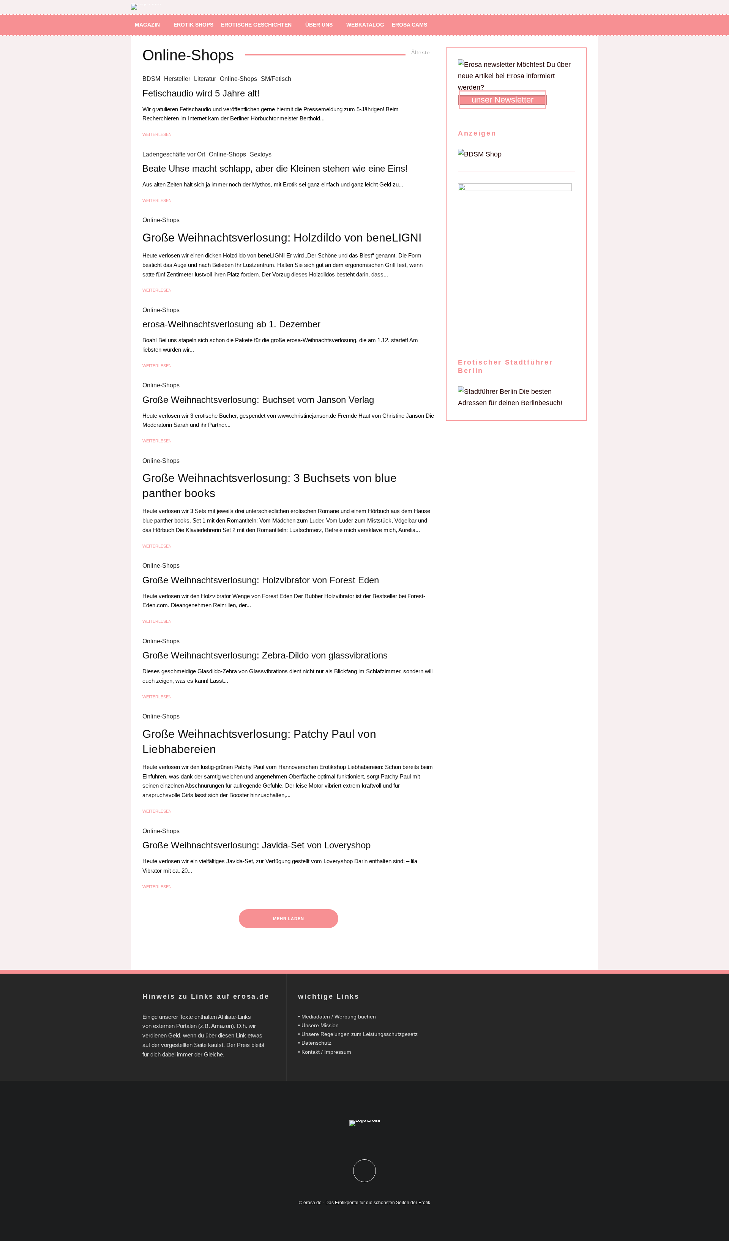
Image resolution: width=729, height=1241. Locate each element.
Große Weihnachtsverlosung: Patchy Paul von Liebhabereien (259, 741)
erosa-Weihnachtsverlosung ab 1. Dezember (231, 324)
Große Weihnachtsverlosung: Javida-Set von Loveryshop (256, 845)
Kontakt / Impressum (326, 1052)
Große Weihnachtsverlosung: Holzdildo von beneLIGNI (281, 237)
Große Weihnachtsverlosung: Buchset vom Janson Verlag (258, 400)
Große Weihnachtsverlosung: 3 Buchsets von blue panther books (269, 485)
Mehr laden (289, 918)
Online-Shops (238, 79)
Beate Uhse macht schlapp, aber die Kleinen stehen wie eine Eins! (275, 168)
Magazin (147, 25)
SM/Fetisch (276, 79)
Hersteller (177, 79)
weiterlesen (157, 134)
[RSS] (581, 25)
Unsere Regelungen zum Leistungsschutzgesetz (359, 1034)
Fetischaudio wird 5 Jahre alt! (201, 93)
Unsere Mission (320, 1025)
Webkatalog (365, 25)
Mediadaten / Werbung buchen (338, 1017)
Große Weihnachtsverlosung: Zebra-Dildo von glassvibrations (265, 655)
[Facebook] (559, 25)
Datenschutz (316, 1043)
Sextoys (260, 154)
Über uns (319, 25)
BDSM (151, 79)
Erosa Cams (409, 25)
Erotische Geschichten (256, 25)
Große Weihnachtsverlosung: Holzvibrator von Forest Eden (260, 580)
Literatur (205, 79)
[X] (570, 25)
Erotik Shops (193, 25)
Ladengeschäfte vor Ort (173, 154)
